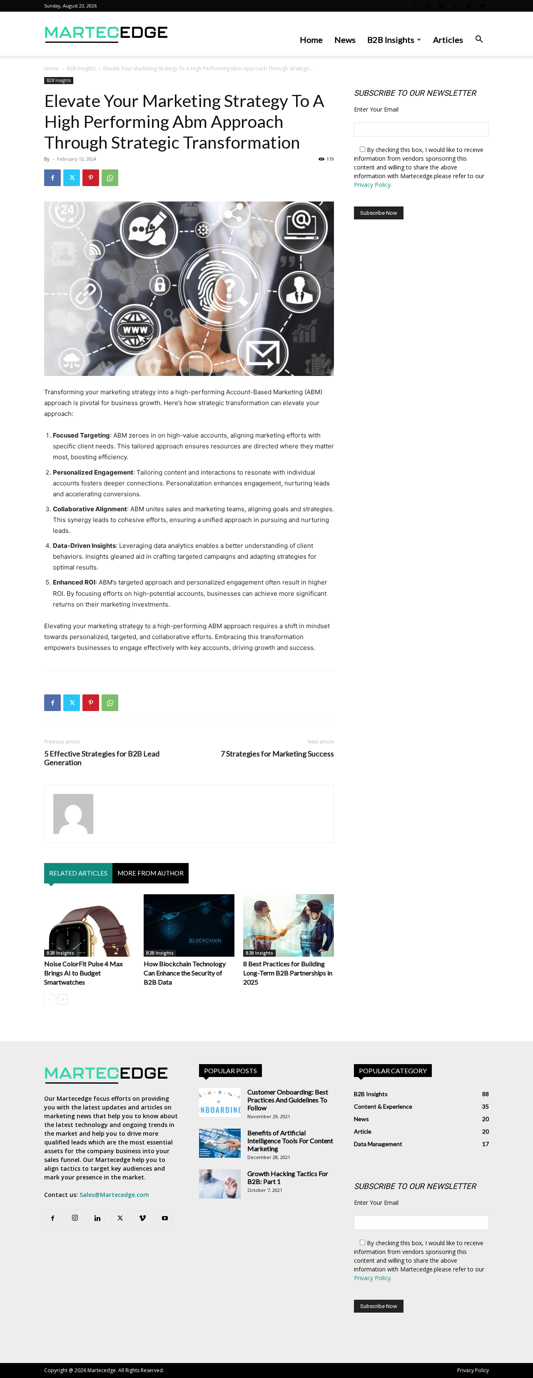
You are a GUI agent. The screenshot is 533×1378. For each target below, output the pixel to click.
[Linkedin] (441, 6)
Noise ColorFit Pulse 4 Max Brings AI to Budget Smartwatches (83, 973)
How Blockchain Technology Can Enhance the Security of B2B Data (185, 973)
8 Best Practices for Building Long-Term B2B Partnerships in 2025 (287, 973)
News (345, 40)
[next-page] (62, 999)
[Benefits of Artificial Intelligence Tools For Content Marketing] (220, 1143)
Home (311, 40)
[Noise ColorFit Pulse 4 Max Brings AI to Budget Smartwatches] (89, 925)
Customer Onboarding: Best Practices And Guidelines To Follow (287, 1100)
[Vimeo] (469, 6)
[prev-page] (49, 999)
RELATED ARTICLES (78, 873)
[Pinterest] (90, 177)
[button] (479, 40)
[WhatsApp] (110, 177)
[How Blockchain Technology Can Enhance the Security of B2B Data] (189, 925)
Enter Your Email (376, 109)
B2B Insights (390, 40)
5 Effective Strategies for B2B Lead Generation (101, 758)
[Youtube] (482, 6)
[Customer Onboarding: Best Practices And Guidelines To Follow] (220, 1102)
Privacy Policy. (373, 185)
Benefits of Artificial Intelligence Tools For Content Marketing (290, 1140)
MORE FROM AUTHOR (150, 873)
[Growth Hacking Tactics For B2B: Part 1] (220, 1184)
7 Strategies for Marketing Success (277, 753)
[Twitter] (455, 6)
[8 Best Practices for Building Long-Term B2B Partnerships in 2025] (288, 925)
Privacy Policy (473, 1370)
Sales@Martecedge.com (114, 1195)
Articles (448, 40)
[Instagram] (427, 6)
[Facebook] (414, 6)
